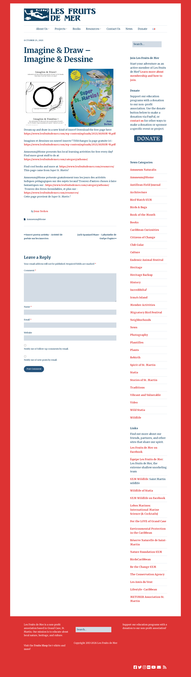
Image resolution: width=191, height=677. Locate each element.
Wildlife (135, 417)
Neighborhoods (140, 320)
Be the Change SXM (143, 567)
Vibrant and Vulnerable (145, 395)
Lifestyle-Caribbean (143, 589)
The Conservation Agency (147, 574)
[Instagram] (144, 667)
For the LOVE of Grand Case (148, 521)
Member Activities (142, 305)
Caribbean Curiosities (144, 230)
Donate (142, 29)
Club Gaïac (137, 245)
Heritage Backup (141, 275)
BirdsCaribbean (140, 559)
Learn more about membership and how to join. (147, 76)
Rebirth (135, 357)
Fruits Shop (41, 645)
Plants (134, 350)
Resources (92, 29)
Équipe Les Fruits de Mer (146, 459)
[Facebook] (135, 667)
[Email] (159, 667)
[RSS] (164, 667)
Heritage (136, 267)
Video (134, 402)
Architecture (138, 192)
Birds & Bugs (138, 207)
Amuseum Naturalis (143, 169)
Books (77, 29)
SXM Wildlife (139, 479)
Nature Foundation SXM (146, 552)
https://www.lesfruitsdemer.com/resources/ (86, 166)
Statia (134, 372)
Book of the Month (142, 214)
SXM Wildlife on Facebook (147, 498)
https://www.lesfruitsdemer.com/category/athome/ (56, 159)
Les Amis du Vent (141, 582)
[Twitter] (140, 667)
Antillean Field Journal (145, 185)
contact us (137, 120)
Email (27, 319)
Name (28, 306)
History (135, 282)
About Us (41, 29)
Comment (30, 270)
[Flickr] (148, 667)
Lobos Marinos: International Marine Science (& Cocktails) (144, 509)
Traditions (137, 387)
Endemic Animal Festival (146, 260)
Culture (135, 252)
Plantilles (136, 342)
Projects (60, 29)
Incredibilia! (138, 290)
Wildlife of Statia (141, 490)
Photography (139, 335)
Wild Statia (137, 410)
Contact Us (113, 29)
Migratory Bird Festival (146, 312)
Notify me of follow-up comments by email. (46, 348)
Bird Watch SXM (141, 199)
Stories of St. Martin (143, 380)
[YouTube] (153, 667)
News (129, 29)
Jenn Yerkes (41, 211)
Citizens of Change (142, 237)
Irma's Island (138, 297)
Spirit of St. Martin (142, 365)
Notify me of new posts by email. (40, 360)
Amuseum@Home (36, 219)
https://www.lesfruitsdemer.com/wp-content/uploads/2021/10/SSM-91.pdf (70, 133)
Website (28, 332)
